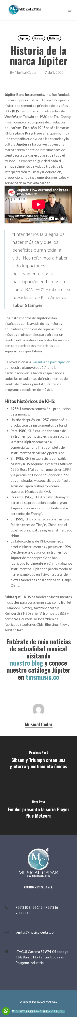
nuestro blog (26, 662)
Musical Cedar (26, 72)
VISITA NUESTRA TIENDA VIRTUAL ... (40, 1011)
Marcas (38, 38)
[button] (70, 10)
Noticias (54, 38)
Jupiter (24, 38)
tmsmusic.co (42, 677)
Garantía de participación (51, 362)
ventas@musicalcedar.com (35, 932)
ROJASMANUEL (47, 1001)
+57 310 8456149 (29, 907)
